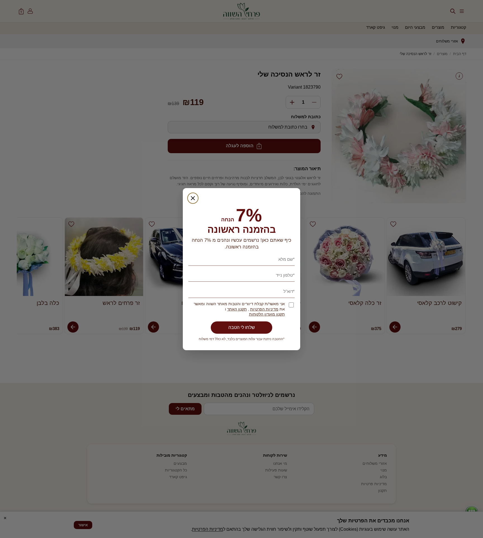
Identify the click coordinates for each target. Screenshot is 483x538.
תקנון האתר (237, 309)
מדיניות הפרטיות (264, 309)
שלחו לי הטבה (241, 327)
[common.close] (192, 198)
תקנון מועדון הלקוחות (267, 314)
